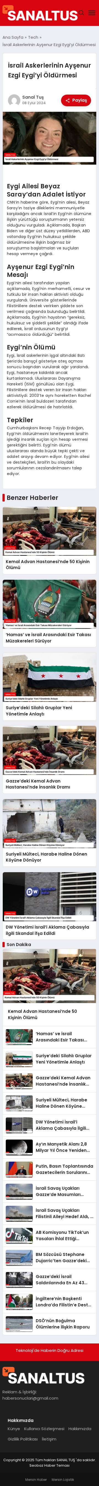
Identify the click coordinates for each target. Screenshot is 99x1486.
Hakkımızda (79, 1428)
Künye (14, 1428)
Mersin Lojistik (63, 1479)
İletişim (49, 1439)
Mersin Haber (36, 1479)
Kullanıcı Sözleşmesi (44, 1428)
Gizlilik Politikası (23, 1439)
